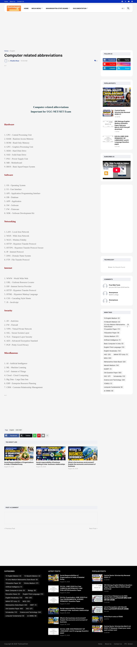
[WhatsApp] (35, 435)
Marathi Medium (111, 365)
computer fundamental (113, 387)
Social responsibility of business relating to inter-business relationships (50, 463)
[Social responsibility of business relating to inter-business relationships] (53, 610)
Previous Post (10, 528)
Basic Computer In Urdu (113, 343)
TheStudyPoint (23, 644)
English (12, 51)
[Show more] (47, 435)
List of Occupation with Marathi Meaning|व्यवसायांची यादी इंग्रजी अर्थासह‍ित (116, 608)
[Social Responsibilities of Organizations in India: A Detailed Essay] (53, 577)
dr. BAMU (108, 391)
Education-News (13, 594)
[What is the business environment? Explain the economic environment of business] (53, 620)
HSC (107, 354)
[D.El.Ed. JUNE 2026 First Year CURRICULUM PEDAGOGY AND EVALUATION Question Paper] (53, 588)
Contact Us (20, 1)
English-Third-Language (114, 347)
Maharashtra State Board (57, 8)
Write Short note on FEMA (113, 616)
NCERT (108, 369)
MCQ (107, 358)
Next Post (92, 528)
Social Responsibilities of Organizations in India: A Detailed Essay (19, 463)
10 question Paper (112, 329)
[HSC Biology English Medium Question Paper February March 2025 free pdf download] (108, 123)
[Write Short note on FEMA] (97, 619)
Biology (32, 590)
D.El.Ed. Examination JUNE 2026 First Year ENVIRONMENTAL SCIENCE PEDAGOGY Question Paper (73, 599)
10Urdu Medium (111, 336)
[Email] (43, 435)
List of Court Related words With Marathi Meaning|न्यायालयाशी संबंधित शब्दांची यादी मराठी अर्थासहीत (117, 598)
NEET (33, 605)
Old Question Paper (112, 372)
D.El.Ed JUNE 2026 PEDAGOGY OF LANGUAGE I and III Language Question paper (122, 140)
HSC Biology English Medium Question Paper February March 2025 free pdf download (122, 125)
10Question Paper (111, 333)
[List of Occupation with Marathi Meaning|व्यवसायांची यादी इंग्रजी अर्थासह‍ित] (97, 609)
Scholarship (119, 376)
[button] (123, 8)
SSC (107, 376)
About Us (12, 1)
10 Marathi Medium (112, 322)
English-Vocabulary (112, 351)
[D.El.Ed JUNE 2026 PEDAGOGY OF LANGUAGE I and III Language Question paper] (108, 138)
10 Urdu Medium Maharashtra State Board (116, 325)
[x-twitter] (125, 1)
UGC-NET (19, 430)
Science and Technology (114, 380)
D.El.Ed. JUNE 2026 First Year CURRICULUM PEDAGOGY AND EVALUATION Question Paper (71, 588)
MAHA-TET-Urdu (121, 354)
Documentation (79, 8)
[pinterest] (132, 1)
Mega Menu (36, 8)
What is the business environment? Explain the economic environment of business (81, 464)
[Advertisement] (68, 32)
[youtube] (129, 1)
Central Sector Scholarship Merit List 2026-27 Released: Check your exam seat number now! (117, 628)
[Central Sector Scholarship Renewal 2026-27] (108, 112)
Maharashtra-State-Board (115, 362)
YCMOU (108, 383)
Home (6, 1)
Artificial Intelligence (112, 340)
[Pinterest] (39, 435)
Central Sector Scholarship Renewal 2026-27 (122, 112)
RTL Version (128, 644)
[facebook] (122, 1)
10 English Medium (112, 318)
